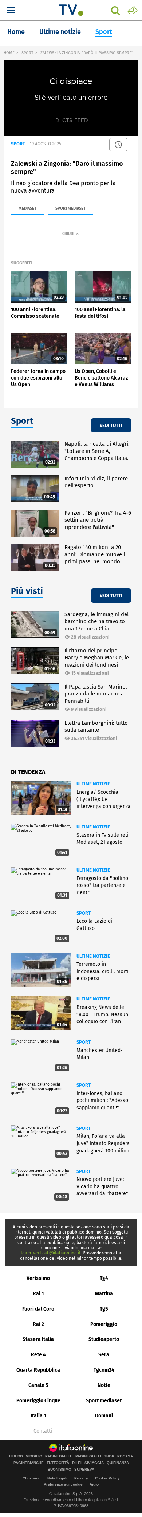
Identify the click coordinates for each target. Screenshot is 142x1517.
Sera (103, 1355)
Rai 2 (38, 1324)
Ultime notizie (60, 32)
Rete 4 (38, 1355)
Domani (104, 1416)
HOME (9, 52)
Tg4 (104, 1278)
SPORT (27, 52)
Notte (104, 1385)
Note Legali (57, 1478)
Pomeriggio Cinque (38, 1401)
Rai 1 (38, 1294)
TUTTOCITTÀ (58, 1463)
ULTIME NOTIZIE (93, 783)
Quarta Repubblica (38, 1370)
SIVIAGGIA (94, 1463)
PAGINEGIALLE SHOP (94, 1456)
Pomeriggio (103, 1324)
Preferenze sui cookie (63, 1484)
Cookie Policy (107, 1478)
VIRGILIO (34, 1456)
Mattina (104, 1294)
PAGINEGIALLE (58, 1456)
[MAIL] (132, 9)
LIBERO (16, 1456)
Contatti (42, 1431)
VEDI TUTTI (111, 425)
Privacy (81, 1478)
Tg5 (104, 1309)
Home (16, 32)
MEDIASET (27, 208)
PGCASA (125, 1456)
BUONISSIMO (59, 1469)
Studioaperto (103, 1339)
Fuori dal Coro (38, 1309)
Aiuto (94, 1484)
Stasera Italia (38, 1339)
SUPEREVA (84, 1469)
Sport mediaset (104, 1401)
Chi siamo (31, 1478)
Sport (103, 32)
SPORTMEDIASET (70, 208)
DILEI (77, 1463)
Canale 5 (38, 1385)
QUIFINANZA (118, 1463)
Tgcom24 (104, 1370)
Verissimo (38, 1278)
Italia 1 (38, 1416)
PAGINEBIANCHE (28, 1463)
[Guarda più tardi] (118, 144)
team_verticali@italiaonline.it (50, 1252)
